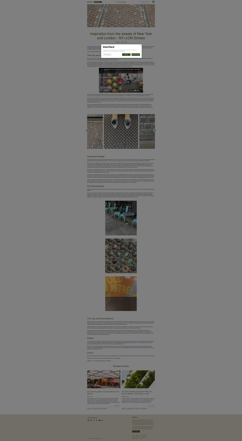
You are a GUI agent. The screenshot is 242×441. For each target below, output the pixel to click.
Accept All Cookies (135, 54)
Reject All (126, 54)
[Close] (140, 45)
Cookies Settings (107, 54)
